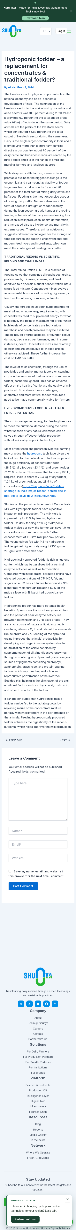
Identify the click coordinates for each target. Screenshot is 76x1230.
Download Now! (35, 18)
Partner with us (25, 1219)
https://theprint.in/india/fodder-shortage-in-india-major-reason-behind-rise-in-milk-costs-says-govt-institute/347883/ (36, 490)
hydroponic (34, 453)
